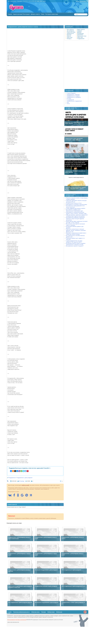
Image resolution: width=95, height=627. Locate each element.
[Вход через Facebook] (15, 496)
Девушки (79, 32)
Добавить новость (35, 14)
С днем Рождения (71, 93)
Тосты (68, 103)
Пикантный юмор (71, 32)
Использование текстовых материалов (16, 619)
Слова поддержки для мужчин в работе (75, 208)
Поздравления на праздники (74, 97)
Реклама (77, 1)
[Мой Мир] (17, 471)
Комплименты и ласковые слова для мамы (76, 204)
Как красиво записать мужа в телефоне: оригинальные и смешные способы (76, 244)
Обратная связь (83, 1)
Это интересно (70, 30)
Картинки (69, 34)
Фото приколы (70, 29)
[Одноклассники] (13, 471)
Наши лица (69, 37)
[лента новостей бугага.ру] (87, 1)
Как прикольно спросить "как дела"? (75, 246)
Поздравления (12, 477)
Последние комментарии (51, 14)
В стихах (69, 98)
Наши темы (80, 37)
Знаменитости (70, 33)
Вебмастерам (51, 612)
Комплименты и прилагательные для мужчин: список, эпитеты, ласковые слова (76, 213)
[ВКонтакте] (11, 471)
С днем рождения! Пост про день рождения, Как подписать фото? (74, 241)
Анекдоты (79, 30)
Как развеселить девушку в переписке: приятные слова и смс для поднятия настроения (75, 219)
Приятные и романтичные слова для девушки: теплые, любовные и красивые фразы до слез (76, 230)
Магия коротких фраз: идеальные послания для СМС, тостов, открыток (76, 222)
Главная (10, 14)
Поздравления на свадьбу (73, 95)
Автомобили (80, 34)
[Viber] (19, 471)
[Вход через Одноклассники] (19, 496)
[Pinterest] (27, 471)
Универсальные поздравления (74, 101)
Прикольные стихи (81, 36)
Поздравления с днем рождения (24, 477)
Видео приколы (81, 29)
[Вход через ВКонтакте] (10, 496)
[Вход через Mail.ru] (27, 496)
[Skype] (23, 471)
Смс (68, 102)
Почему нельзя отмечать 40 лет (74, 203)
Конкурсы (69, 38)
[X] (15, 471)
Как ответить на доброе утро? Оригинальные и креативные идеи (74, 210)
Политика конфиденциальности (21, 612)
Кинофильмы (80, 33)
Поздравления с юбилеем (73, 94)
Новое (42, 14)
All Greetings (21, 481)
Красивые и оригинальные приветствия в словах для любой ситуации (76, 233)
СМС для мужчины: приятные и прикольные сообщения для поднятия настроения (77, 215)
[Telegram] (25, 471)
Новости (69, 36)
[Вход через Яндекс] (31, 496)
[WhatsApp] (21, 471)
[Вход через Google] (23, 496)
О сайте (9, 612)
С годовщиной (70, 99)
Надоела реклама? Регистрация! (21, 14)
